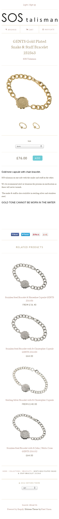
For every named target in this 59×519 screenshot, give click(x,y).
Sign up (32, 4)
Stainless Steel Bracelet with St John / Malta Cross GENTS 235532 (30, 449)
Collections (14, 471)
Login (25, 4)
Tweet (26, 234)
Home (5, 471)
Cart (30, 29)
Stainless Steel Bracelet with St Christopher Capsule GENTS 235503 (29, 350)
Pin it (37, 234)
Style (29, 141)
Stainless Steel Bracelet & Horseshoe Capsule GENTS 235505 (29, 299)
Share (15, 234)
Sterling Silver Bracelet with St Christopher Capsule (30, 399)
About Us (33, 504)
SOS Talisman (29, 58)
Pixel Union (46, 509)
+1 (46, 234)
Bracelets (27, 471)
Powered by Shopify (15, 509)
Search (25, 504)
